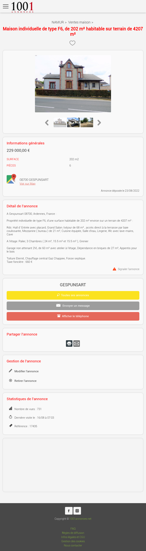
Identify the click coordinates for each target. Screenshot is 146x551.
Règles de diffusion (73, 533)
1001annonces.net (80, 518)
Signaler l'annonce (128, 269)
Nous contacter (73, 545)
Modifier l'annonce (26, 371)
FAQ (73, 528)
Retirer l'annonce (25, 381)
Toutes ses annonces (75, 295)
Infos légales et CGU (73, 537)
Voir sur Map (27, 183)
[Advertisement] (73, 465)
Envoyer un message (76, 305)
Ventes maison (79, 22)
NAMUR (58, 22)
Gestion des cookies (73, 541)
